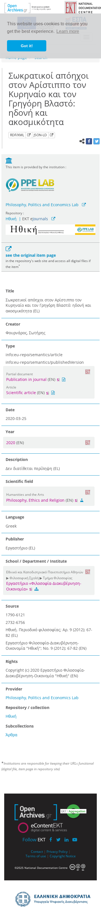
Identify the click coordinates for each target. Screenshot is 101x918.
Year (10, 431)
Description (17, 459)
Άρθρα (11, 734)
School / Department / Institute (36, 561)
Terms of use (36, 856)
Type (10, 346)
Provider (14, 689)
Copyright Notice (63, 856)
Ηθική (11, 218)
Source (12, 606)
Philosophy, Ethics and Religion (35, 500)
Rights (12, 661)
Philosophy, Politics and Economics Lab (42, 204)
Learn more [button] (67, 31)
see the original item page (31, 255)
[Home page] (31, 7)
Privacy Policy (57, 851)
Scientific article (21, 392)
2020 (11, 442)
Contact (37, 851)
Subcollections (20, 726)
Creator (13, 324)
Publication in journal (26, 379)
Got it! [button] (27, 46)
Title (10, 291)
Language (15, 517)
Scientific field (19, 481)
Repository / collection (27, 707)
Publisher (15, 539)
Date (10, 409)
